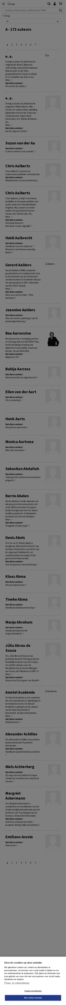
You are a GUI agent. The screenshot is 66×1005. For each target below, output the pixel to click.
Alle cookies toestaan (33, 998)
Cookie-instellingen (33, 991)
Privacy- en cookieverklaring (16, 983)
